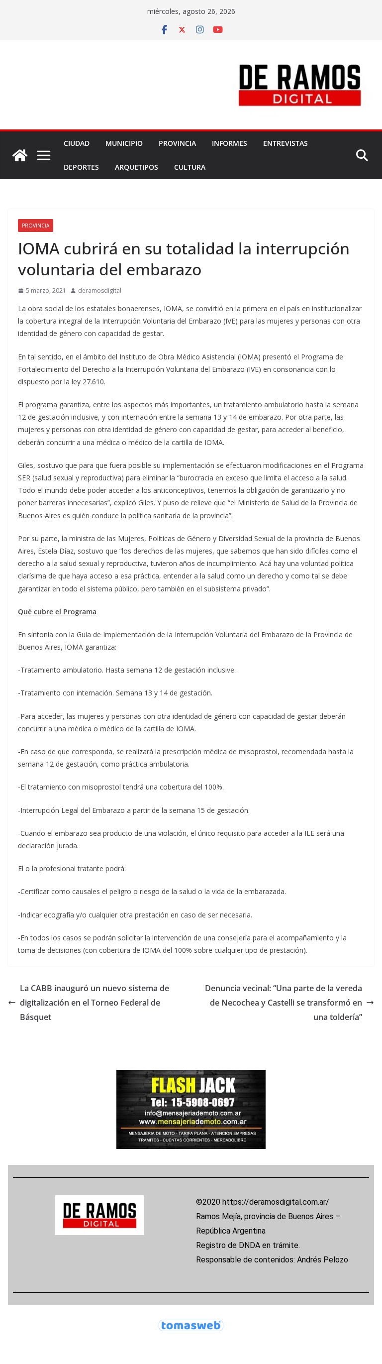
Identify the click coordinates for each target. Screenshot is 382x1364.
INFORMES (229, 143)
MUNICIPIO (124, 143)
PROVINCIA (177, 143)
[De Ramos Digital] (20, 155)
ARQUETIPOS (136, 167)
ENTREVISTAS (285, 143)
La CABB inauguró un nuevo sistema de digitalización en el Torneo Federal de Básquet (94, 1003)
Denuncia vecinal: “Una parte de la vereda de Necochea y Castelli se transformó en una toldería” (283, 1003)
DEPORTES (81, 167)
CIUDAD (77, 143)
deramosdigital (99, 290)
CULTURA (189, 167)
